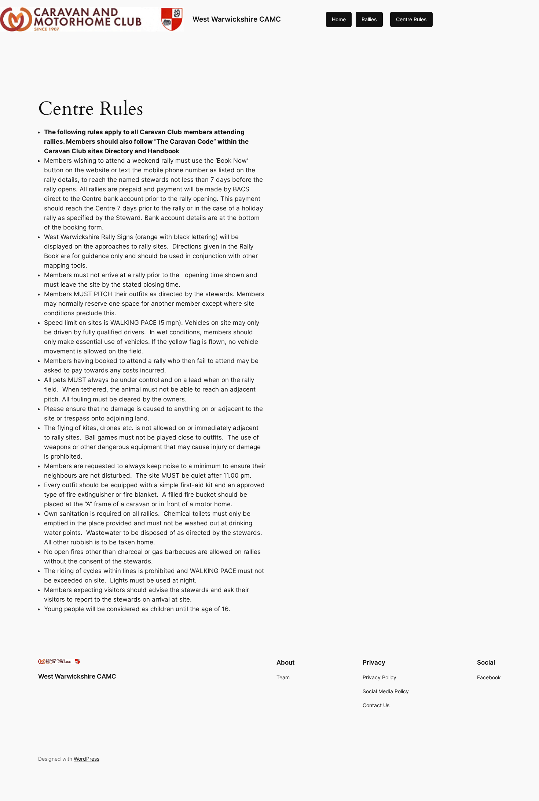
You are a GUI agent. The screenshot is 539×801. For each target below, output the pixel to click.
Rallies (369, 19)
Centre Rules (411, 19)
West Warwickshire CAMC (236, 19)
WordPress (86, 759)
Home (339, 19)
